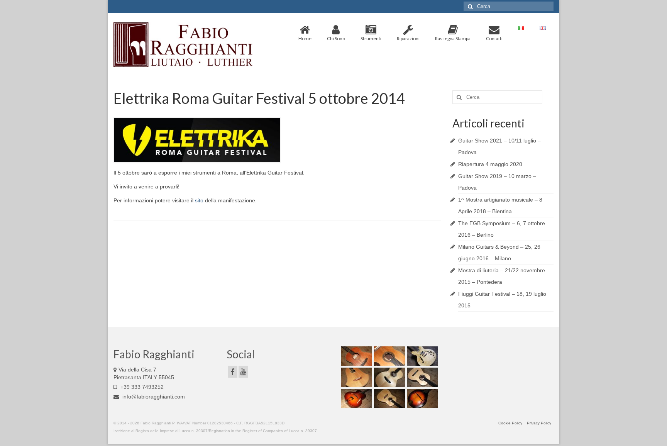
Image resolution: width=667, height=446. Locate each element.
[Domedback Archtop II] (355, 398)
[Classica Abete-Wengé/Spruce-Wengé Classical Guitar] (421, 377)
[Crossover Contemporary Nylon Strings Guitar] (388, 356)
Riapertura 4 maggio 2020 (490, 164)
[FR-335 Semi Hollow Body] (421, 356)
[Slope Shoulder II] (388, 398)
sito (199, 200)
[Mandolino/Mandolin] (421, 398)
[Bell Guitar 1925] (355, 377)
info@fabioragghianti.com (153, 396)
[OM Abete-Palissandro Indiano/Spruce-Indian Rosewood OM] (388, 377)
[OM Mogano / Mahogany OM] (355, 356)
